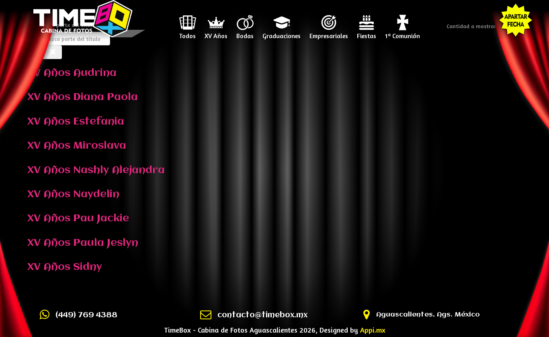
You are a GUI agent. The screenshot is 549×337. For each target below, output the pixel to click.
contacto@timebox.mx (262, 315)
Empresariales (328, 33)
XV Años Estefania (75, 121)
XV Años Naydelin (73, 194)
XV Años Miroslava (76, 146)
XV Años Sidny (64, 267)
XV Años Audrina (72, 73)
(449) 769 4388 (86, 315)
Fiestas (366, 33)
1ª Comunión (402, 33)
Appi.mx (372, 329)
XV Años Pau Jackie (78, 218)
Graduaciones (281, 33)
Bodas (245, 33)
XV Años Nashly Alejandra (96, 170)
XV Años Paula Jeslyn (82, 243)
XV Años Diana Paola (82, 97)
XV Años (216, 33)
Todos (187, 33)
